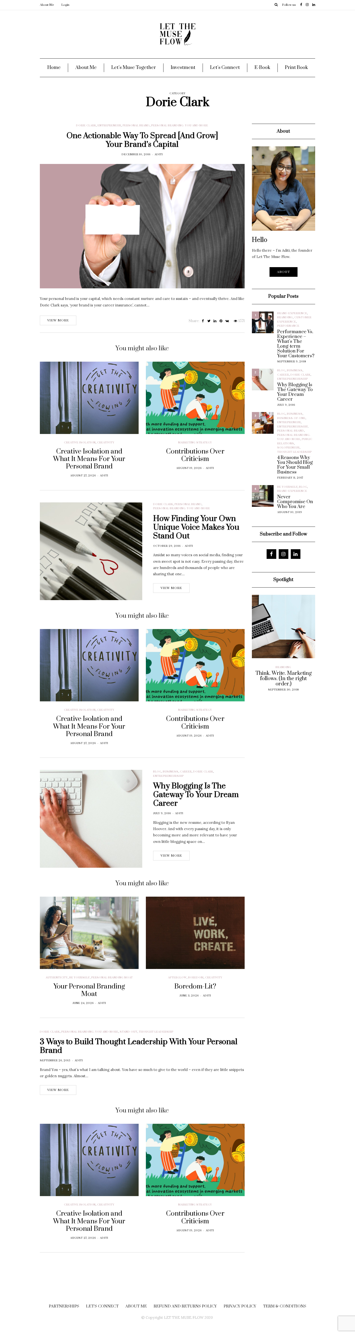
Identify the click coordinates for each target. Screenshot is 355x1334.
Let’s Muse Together (133, 68)
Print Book (296, 68)
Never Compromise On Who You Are (295, 502)
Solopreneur (288, 447)
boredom (196, 977)
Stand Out (128, 1032)
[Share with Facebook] (203, 321)
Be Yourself (79, 977)
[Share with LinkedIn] (215, 321)
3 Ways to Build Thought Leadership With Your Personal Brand (138, 1046)
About (283, 272)
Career (186, 771)
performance (288, 326)
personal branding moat (112, 977)
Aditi (159, 154)
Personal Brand (136, 125)
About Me (47, 5)
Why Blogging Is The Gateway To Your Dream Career (196, 794)
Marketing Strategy (195, 442)
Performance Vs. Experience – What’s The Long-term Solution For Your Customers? (295, 344)
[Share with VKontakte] (227, 321)
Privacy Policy (240, 1306)
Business (170, 771)
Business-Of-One (291, 418)
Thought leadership (156, 1032)
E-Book (262, 68)
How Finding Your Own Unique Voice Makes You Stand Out (196, 527)
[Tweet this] (209, 321)
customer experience (271, 671)
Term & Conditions (284, 1306)
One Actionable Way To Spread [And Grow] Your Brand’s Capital (142, 140)
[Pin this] (221, 321)
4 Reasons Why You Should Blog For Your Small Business (295, 465)
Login (65, 5)
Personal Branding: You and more (179, 125)
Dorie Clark (86, 125)
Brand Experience (292, 313)
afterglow (177, 977)
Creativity (105, 442)
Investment (183, 68)
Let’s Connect (225, 68)
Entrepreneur (109, 125)
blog (157, 771)
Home (54, 68)
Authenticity (57, 977)
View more (58, 320)
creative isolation (80, 442)
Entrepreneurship (168, 776)
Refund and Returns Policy (185, 1306)
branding (285, 317)
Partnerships (64, 1306)
